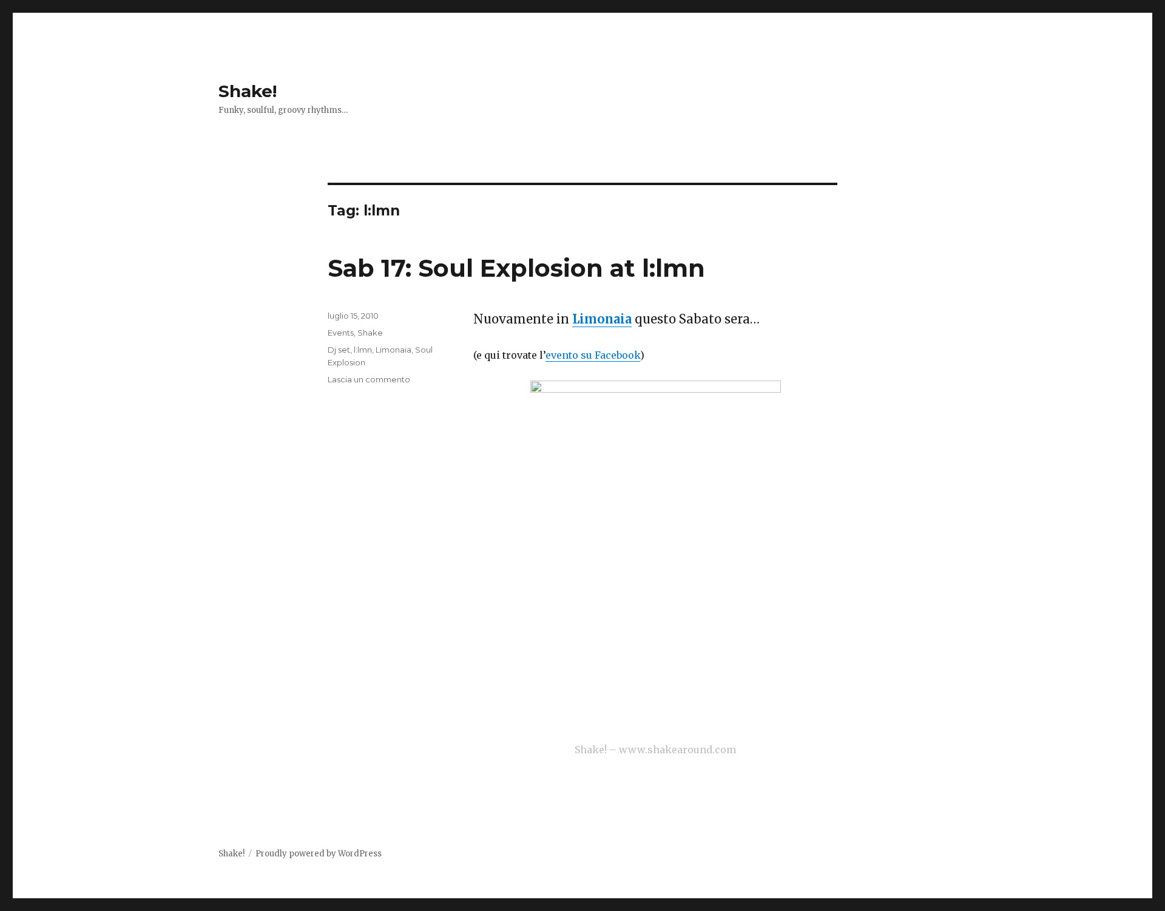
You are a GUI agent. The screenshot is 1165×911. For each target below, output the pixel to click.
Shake (370, 332)
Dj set (339, 349)
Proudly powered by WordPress (318, 853)
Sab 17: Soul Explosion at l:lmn (516, 268)
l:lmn (363, 349)
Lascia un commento (369, 379)
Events (341, 332)
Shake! (247, 91)
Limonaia (602, 319)
